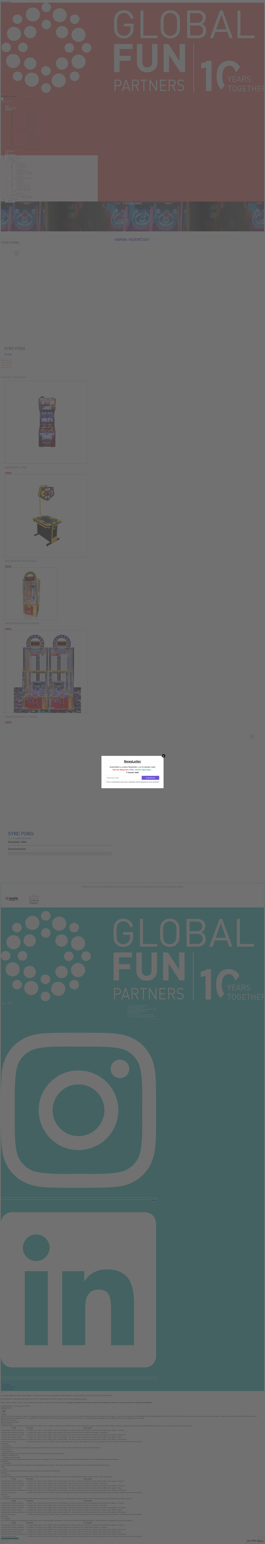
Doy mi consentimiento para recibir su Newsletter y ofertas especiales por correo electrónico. (133, 782)
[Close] (163, 756)
